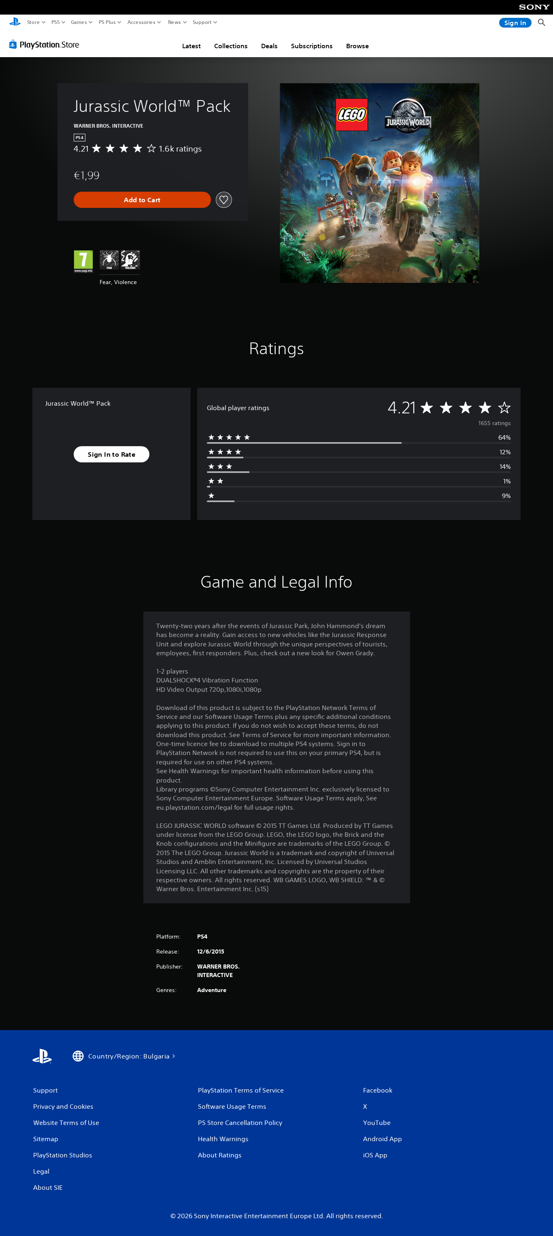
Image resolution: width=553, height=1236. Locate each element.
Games (79, 22)
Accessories (141, 22)
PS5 (55, 22)
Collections (231, 46)
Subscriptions (312, 46)
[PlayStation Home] (15, 22)
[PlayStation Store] (46, 44)
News (174, 22)
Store (33, 22)
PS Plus (107, 22)
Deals (269, 46)
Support (202, 22)
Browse (357, 46)
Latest (191, 46)
